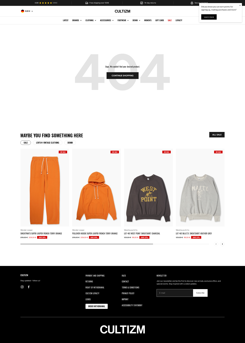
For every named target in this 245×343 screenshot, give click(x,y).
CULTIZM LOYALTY (92, 293)
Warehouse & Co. (131, 230)
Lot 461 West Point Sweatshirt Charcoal (142, 233)
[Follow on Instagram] (22, 287)
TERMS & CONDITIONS (130, 287)
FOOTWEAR (122, 20)
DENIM (135, 20)
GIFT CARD (159, 20)
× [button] (240, 5)
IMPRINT (125, 299)
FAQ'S (124, 275)
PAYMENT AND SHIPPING (95, 275)
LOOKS (88, 299)
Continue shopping (122, 75)
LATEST (65, 20)
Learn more (209, 17)
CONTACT (125, 281)
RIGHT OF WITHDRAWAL (94, 287)
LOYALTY (179, 20)
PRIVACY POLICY (128, 293)
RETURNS (89, 281)
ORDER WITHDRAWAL (96, 306)
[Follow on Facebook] (28, 287)
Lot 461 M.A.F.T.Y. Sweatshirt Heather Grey (194, 233)
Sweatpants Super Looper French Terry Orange (41, 233)
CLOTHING (89, 20)
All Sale (217, 134)
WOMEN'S (147, 20)
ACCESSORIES (105, 20)
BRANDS (75, 20)
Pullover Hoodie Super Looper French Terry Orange (95, 233)
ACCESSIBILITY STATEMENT (132, 305)
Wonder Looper (26, 230)
